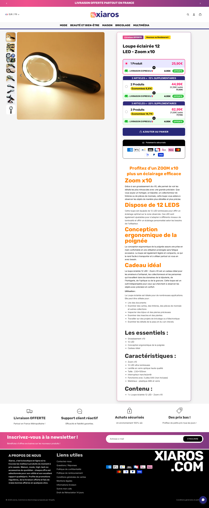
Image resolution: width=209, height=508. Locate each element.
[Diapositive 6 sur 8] (10, 89)
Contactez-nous (64, 461)
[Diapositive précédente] (7, 3)
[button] (154, 66)
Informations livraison (66, 485)
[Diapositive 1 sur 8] (10, 37)
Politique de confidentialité (69, 469)
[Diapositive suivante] (200, 3)
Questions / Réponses (67, 465)
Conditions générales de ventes (71, 477)
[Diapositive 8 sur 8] (10, 109)
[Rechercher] (188, 14)
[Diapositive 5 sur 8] (10, 78)
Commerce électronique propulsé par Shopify (36, 500)
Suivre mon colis (64, 488)
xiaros (14, 500)
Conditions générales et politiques (189, 500)
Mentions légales (64, 481)
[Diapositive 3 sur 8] (10, 58)
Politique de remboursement (70, 473)
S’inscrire (192, 439)
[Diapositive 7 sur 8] (10, 99)
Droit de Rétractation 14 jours (70, 492)
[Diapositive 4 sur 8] (10, 68)
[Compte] (194, 14)
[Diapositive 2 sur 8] (10, 47)
